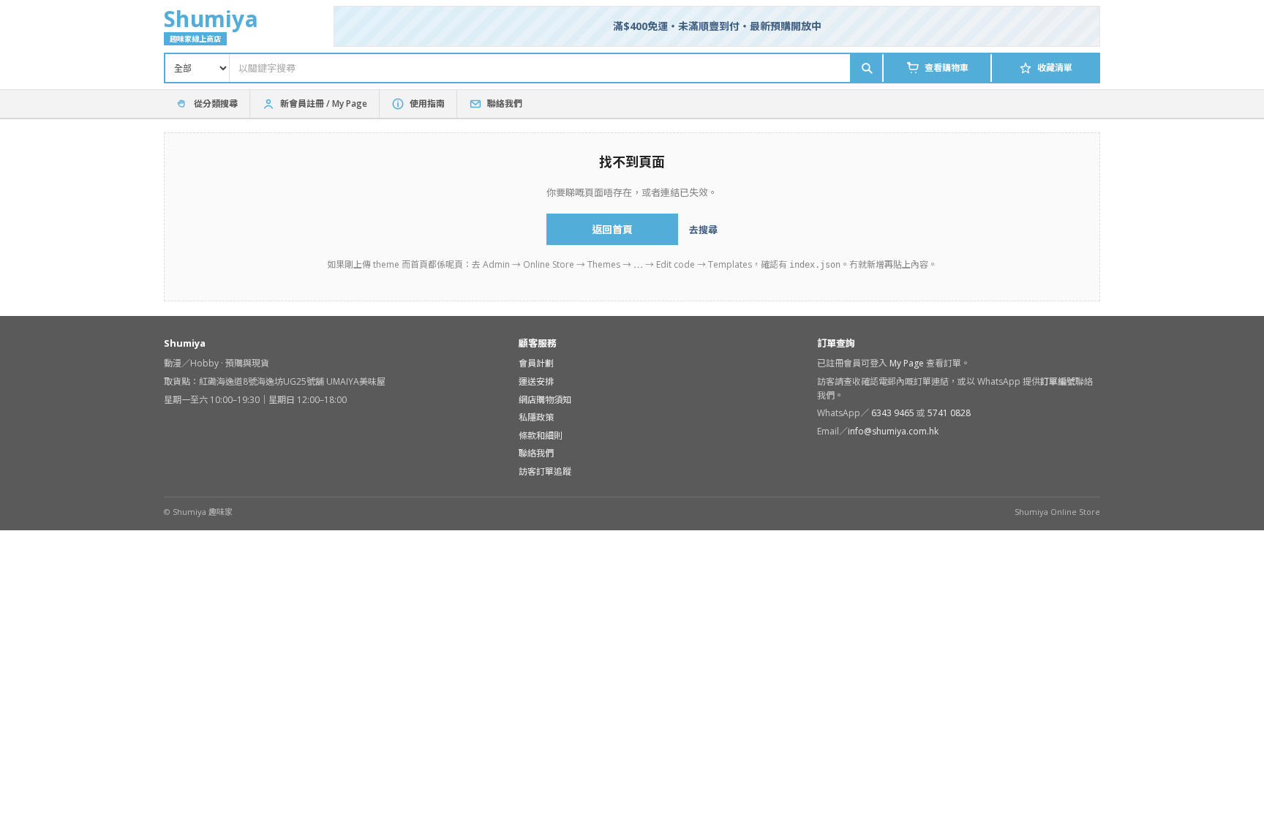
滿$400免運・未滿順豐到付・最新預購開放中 (717, 26)
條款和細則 (541, 435)
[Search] (866, 68)
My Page (906, 363)
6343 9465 (894, 413)
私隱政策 (536, 417)
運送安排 (536, 381)
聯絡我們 (536, 453)
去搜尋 (703, 229)
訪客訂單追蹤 (545, 471)
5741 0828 (949, 413)
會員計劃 (536, 363)
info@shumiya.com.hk (893, 431)
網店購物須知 (545, 400)
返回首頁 (612, 229)
